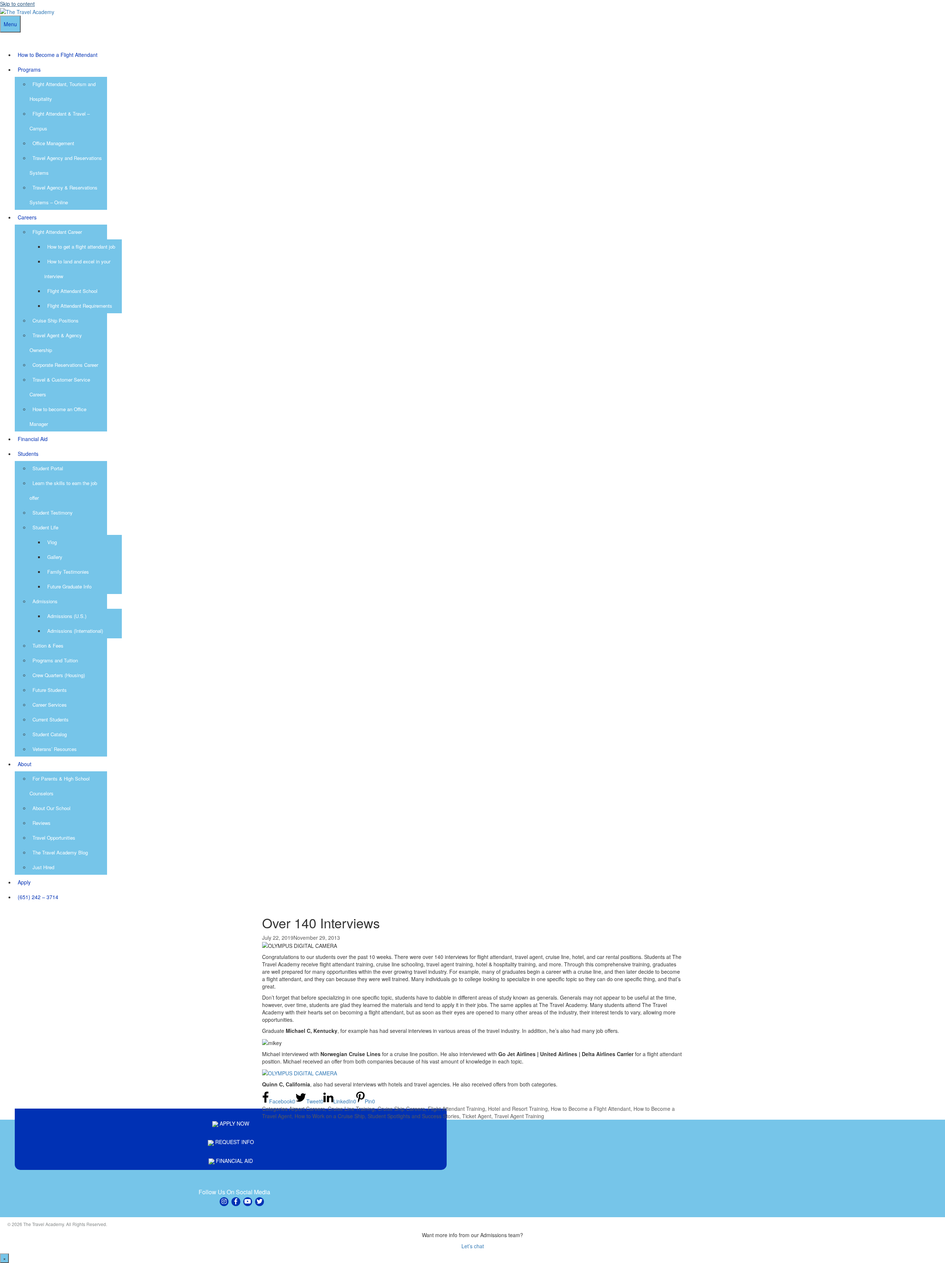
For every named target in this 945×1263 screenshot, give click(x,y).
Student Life (45, 527)
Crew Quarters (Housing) (58, 675)
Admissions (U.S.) (66, 615)
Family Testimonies (68, 571)
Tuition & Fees (47, 645)
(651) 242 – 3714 (38, 897)
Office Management (53, 143)
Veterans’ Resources (54, 748)
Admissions (45, 601)
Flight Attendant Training (456, 1108)
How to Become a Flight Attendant (57, 54)
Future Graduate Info (69, 586)
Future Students (49, 689)
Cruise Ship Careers (401, 1108)
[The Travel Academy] (27, 11)
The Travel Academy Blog (60, 852)
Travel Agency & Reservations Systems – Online (63, 195)
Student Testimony (52, 512)
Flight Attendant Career (57, 231)
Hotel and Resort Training (518, 1108)
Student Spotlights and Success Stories (413, 1116)
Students (28, 453)
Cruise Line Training (351, 1108)
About (24, 764)
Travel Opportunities (53, 837)
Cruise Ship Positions (55, 320)
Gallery (54, 556)
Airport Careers (307, 1108)
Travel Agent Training (519, 1116)
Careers (27, 217)
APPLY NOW (233, 1123)
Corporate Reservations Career (65, 364)
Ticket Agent (476, 1116)
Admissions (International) (75, 630)
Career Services (49, 704)
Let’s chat (472, 1246)
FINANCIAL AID (233, 1160)
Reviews (41, 822)
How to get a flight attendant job (81, 246)
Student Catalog (49, 734)
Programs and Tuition (55, 660)
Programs (29, 69)
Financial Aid (33, 439)
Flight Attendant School (72, 290)
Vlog (52, 542)
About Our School (51, 808)
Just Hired (43, 867)
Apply (24, 882)
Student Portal (47, 468)
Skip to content (17, 3)
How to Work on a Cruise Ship (330, 1116)
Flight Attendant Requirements (79, 305)
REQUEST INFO (234, 1142)
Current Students (50, 719)
